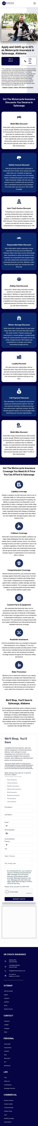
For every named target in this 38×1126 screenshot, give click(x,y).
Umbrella (6, 1051)
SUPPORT (6, 1002)
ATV (5, 1062)
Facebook (7, 1021)
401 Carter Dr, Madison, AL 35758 (14, 975)
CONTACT (6, 998)
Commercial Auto (8, 1107)
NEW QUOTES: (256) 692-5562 (13, 960)
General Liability (8, 1104)
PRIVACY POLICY (8, 1009)
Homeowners (7, 1047)
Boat (5, 1054)
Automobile (7, 1044)
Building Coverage (9, 1118)
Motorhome (7, 1065)
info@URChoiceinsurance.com (17, 970)
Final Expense (7, 1085)
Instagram (7, 1028)
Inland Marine (7, 1122)
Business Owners (8, 1100)
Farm (5, 1115)
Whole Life (7, 1081)
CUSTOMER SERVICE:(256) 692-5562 (14, 966)
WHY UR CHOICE (8, 991)
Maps (5, 1032)
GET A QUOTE (10, 60)
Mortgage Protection (9, 1088)
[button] (34, 3)
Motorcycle (7, 1058)
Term (5, 1077)
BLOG (5, 1005)
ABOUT (6, 995)
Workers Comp (8, 1111)
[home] (8, 3)
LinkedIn (6, 1024)
